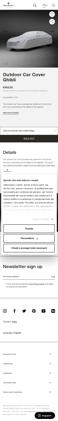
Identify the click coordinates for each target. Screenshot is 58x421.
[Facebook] (14, 310)
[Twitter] (24, 310)
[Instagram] (5, 310)
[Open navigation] (53, 5)
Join (51, 277)
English (17, 333)
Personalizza (27, 238)
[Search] (35, 5)
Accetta (29, 228)
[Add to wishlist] (52, 14)
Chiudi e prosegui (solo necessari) (29, 248)
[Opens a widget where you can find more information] (45, 416)
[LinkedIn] (53, 310)
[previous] (7, 31)
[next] (50, 31)
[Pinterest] (34, 310)
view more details (11, 113)
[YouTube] (43, 310)
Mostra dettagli (41, 219)
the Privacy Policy (37, 284)
